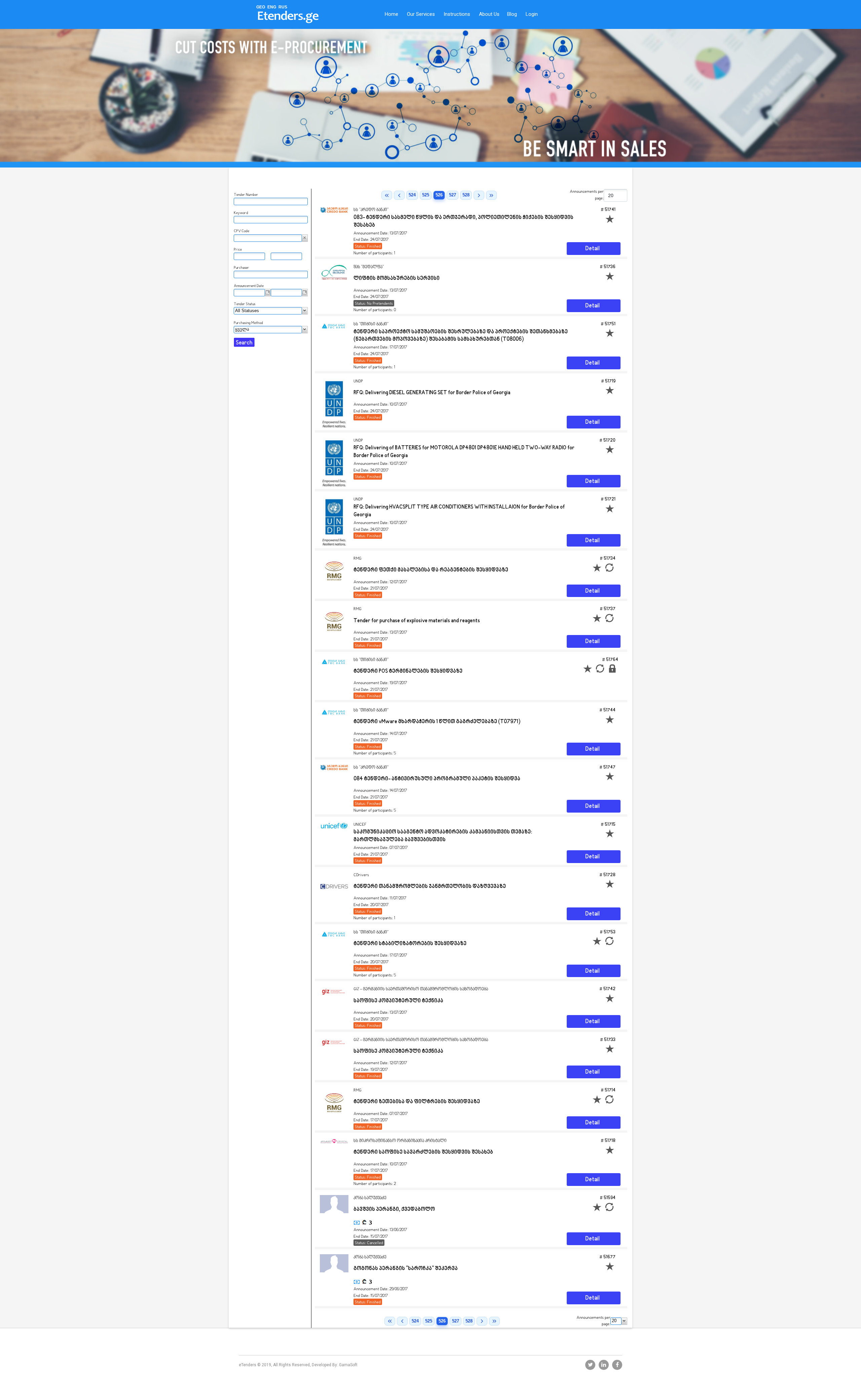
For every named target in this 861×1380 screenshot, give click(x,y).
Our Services (421, 14)
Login (532, 14)
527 (452, 194)
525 (425, 194)
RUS (282, 7)
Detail (592, 249)
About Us (489, 14)
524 (412, 194)
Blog (512, 14)
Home (391, 14)
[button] (305, 238)
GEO (260, 7)
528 (466, 194)
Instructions (457, 14)
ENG (271, 7)
